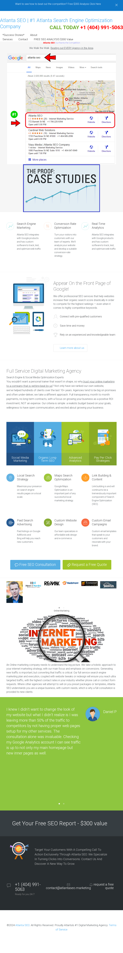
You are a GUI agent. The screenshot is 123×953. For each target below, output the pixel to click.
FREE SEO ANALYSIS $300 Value (53, 39)
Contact (23, 39)
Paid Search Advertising (25, 522)
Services (8, 39)
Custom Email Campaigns (101, 522)
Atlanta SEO (22, 925)
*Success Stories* (13, 35)
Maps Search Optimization (63, 477)
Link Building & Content (101, 477)
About (33, 35)
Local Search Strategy (26, 477)
